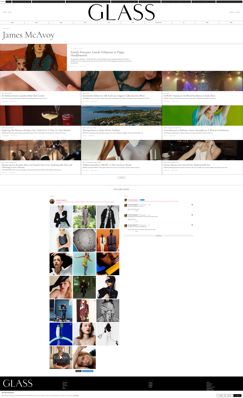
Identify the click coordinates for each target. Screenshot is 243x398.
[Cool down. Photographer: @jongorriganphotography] (107, 263)
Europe (84, 127)
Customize (221, 395)
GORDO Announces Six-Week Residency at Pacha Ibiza (138, 1)
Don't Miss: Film (171, 127)
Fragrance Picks (12, 162)
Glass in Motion (158, 22)
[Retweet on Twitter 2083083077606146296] (131, 231)
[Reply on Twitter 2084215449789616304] (128, 221)
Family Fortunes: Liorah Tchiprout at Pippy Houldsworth (58, 1)
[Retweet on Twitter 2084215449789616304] (131, 221)
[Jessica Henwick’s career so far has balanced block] (107, 334)
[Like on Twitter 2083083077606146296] (133, 231)
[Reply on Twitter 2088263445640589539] (128, 211)
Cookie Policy (76, 395)
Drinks (3, 127)
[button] (121, 177)
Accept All (237, 395)
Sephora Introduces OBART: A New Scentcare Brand (107, 164)
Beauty (36, 22)
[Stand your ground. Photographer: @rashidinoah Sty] (107, 240)
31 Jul (149, 225)
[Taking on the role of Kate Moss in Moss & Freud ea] (84, 357)
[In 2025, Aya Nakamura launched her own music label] (107, 310)
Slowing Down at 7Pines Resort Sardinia (193, 1)
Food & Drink (8, 127)
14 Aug (149, 204)
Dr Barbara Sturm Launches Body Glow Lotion (84, 1)
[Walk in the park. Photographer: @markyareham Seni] (84, 287)
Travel (85, 22)
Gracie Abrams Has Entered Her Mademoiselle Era (187, 164)
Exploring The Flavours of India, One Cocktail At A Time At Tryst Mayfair (167, 1)
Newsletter (232, 12)
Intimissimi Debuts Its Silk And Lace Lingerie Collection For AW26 (110, 1)
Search (9, 12)
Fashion (12, 22)
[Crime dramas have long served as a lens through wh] (84, 263)
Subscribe (5, 12)
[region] (121, 394)
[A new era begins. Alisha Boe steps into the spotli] (61, 357)
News (6, 93)
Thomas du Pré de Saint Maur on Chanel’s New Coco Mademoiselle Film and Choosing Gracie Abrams (22, 1)
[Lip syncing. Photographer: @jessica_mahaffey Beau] (84, 334)
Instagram (238, 12)
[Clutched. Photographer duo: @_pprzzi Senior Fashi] (107, 287)
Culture (60, 22)
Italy (91, 127)
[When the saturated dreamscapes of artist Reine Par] (61, 334)
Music (133, 22)
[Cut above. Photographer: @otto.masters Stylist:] (61, 263)
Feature (88, 127)
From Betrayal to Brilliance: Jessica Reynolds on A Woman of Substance (220, 1)
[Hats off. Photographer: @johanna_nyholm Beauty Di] (61, 287)
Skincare (10, 93)
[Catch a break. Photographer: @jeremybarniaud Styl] (61, 310)
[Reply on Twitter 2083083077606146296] (128, 231)
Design (207, 22)
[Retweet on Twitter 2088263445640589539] (131, 211)
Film (180, 127)
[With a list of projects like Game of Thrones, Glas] (61, 216)
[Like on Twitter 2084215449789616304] (133, 221)
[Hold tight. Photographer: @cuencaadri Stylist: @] (61, 240)
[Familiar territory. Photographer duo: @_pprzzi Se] (84, 216)
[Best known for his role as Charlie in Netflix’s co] (107, 216)
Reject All (229, 395)
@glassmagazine (143, 204)
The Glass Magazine (133, 204)
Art (183, 22)
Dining (231, 22)
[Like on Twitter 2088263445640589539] (133, 211)
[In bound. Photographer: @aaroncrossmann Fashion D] (84, 310)
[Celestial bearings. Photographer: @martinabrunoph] (84, 240)
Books (109, 22)
